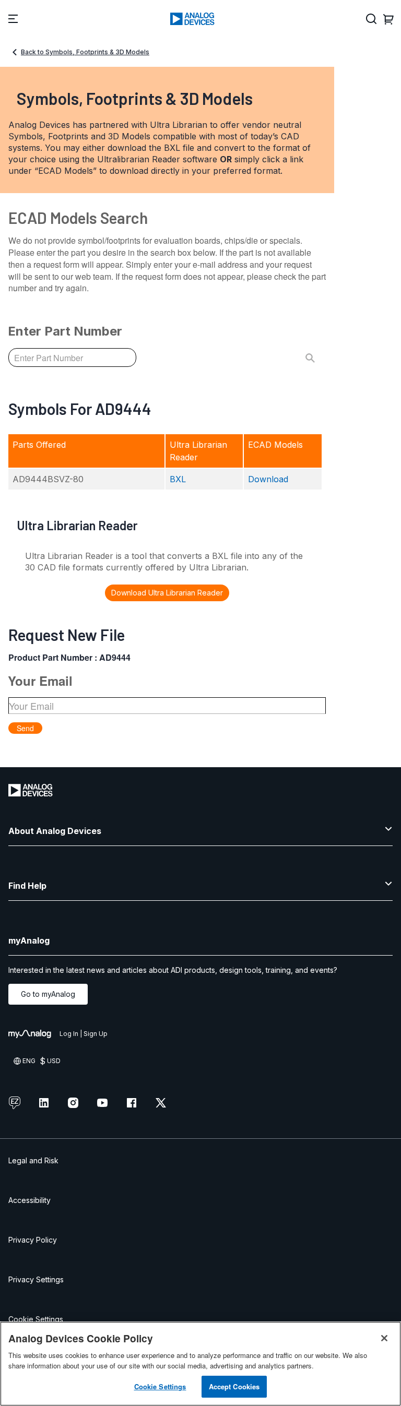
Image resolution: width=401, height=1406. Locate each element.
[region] (200, 1363)
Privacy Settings (36, 1279)
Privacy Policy (32, 1239)
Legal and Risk (33, 1160)
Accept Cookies (234, 1386)
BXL (178, 479)
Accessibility (29, 1200)
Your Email (40, 680)
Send (25, 728)
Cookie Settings (35, 1319)
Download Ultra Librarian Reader (167, 592)
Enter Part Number (65, 331)
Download (268, 479)
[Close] (384, 1338)
